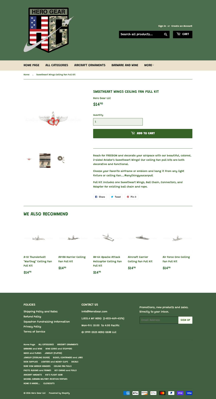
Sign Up (185, 320)
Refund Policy (32, 316)
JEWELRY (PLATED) (53, 353)
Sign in (162, 26)
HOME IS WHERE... (32, 383)
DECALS (74, 362)
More (148, 65)
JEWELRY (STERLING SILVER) (37, 358)
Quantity (98, 115)
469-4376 (117, 318)
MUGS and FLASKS (32, 353)
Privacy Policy (32, 326)
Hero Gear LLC (38, 393)
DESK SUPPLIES (31, 362)
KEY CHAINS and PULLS (66, 370)
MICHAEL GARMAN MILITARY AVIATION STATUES (45, 379)
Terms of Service (34, 331)
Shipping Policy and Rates (41, 311)
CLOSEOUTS (49, 383)
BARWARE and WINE (125, 65)
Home (26, 75)
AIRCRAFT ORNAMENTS (89, 65)
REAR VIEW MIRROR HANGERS (37, 366)
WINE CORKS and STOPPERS (59, 349)
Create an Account (181, 26)
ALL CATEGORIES (56, 65)
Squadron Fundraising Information (47, 321)
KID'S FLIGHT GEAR (54, 375)
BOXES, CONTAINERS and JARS (68, 358)
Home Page (31, 65)
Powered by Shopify (59, 393)
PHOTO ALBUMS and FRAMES (37, 370)
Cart (185, 34)
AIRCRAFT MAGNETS (33, 375)
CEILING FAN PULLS (63, 366)
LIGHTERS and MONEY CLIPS (54, 362)
